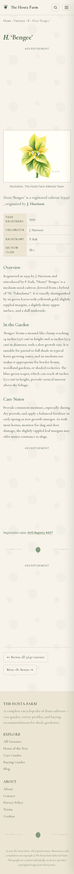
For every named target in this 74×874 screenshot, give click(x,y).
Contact (9, 796)
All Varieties (12, 742)
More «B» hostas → (20, 670)
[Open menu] (66, 7)
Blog (6, 769)
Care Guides (12, 755)
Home (7, 21)
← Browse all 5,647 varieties (25, 657)
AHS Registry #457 (40, 532)
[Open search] (55, 7)
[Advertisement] (37, 88)
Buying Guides (14, 762)
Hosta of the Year (15, 748)
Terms (8, 809)
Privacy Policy (13, 802)
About (8, 789)
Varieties (19, 21)
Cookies (9, 816)
